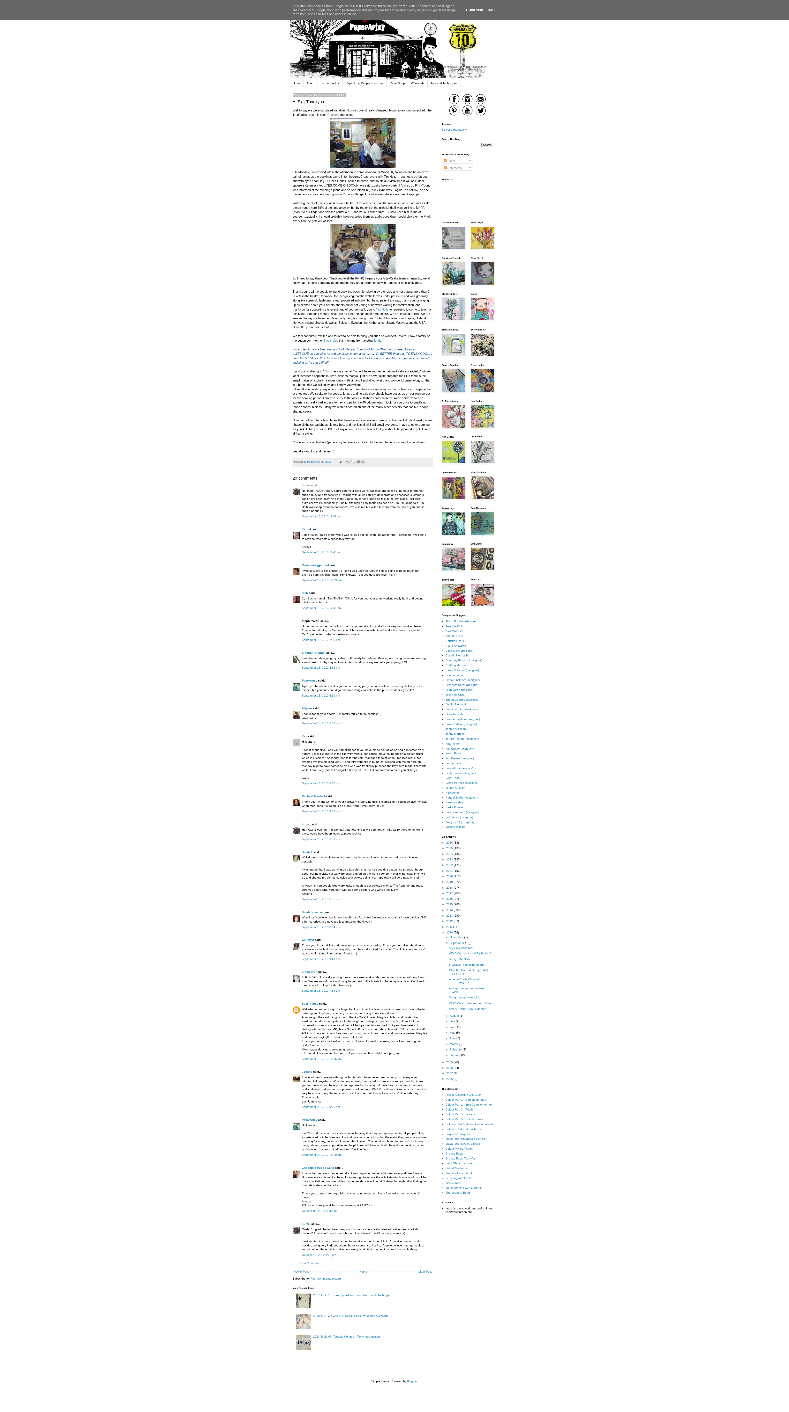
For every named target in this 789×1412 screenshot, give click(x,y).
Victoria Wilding (455, 826)
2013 (450, 915)
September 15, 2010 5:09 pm (321, 723)
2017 (450, 893)
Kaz (305, 736)
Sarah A (307, 852)
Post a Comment (309, 1263)
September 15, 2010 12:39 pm (322, 580)
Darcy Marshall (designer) (462, 670)
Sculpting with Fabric (458, 1178)
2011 (449, 927)
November (457, 937)
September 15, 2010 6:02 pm (321, 811)
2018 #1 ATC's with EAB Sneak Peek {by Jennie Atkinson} (350, 1315)
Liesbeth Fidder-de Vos (460, 768)
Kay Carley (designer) (459, 748)
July (453, 1021)
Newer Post (301, 1271)
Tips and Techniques (444, 83)
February (456, 1049)
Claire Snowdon (455, 645)
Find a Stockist (330, 83)
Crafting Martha (455, 665)
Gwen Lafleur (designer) (461, 724)
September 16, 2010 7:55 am (321, 990)
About (310, 83)
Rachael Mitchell (313, 796)
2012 (450, 921)
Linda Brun (309, 971)
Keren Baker (453, 753)
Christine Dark (454, 640)
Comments (454, 167)
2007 (450, 1073)
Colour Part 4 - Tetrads (460, 1114)
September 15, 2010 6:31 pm (321, 839)
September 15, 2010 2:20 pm (321, 639)
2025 (450, 848)
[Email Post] (340, 461)
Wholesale (417, 83)
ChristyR (308, 939)
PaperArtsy (309, 680)
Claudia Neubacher (458, 655)
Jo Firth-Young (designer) (462, 738)
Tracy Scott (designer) (459, 822)
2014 (450, 910)
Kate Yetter (452, 743)
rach (305, 593)
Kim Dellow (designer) (459, 758)
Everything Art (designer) (461, 709)
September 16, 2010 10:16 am (322, 1059)
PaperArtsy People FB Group (365, 83)
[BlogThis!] (351, 462)
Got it (492, 10)
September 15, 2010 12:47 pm (322, 608)
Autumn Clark (454, 636)
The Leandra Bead (457, 1192)
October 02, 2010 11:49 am (320, 1211)
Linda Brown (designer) (460, 773)
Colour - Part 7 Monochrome (464, 1129)
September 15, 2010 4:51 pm (321, 695)
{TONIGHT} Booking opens (466, 964)
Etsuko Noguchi (455, 704)
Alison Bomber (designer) (462, 621)
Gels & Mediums (456, 1168)
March (454, 1044)
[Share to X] (355, 462)
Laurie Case (453, 763)
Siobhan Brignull (313, 652)
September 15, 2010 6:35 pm (321, 899)
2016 (450, 898)
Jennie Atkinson (455, 728)
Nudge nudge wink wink (464, 997)
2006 (450, 1078)
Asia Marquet (454, 631)
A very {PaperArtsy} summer (467, 1008)
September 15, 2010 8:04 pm (321, 927)
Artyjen (307, 708)
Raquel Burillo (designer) (461, 797)
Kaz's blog (331, 340)
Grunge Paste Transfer (460, 1158)
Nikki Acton (452, 792)
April (453, 1038)
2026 (450, 842)
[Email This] (347, 462)
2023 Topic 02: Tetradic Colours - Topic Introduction (346, 1336)
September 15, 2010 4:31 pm (321, 667)
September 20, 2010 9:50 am (321, 1106)
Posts (451, 160)
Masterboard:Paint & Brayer (463, 1143)
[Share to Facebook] (359, 462)
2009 (450, 1062)
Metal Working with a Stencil (463, 1187)
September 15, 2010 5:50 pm (321, 783)
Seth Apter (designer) (459, 817)
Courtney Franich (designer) (463, 660)
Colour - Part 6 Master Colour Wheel (469, 1124)
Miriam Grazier (455, 787)
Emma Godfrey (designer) (462, 699)
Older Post (425, 1271)
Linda (377, 340)
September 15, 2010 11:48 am (321, 516)
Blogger (412, 1381)
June (453, 1027)
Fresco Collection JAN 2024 (463, 1094)
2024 (450, 854)
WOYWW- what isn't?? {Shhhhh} (470, 953)
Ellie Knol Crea (455, 694)
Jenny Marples (455, 733)
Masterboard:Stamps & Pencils (465, 1138)
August (455, 1015)
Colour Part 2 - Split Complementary (469, 1104)
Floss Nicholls (454, 714)
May (453, 1032)
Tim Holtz (382, 309)
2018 (450, 887)
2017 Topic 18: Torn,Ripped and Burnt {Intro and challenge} (351, 1295)
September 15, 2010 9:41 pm (321, 959)
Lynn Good (452, 777)
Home (297, 83)
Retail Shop (397, 83)
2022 (450, 865)
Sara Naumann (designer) (462, 812)
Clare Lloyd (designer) (459, 650)
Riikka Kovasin (454, 807)
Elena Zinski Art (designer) (462, 680)
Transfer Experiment (458, 1173)
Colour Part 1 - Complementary (465, 1099)
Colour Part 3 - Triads (459, 1109)
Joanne (307, 1071)
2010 (450, 932)
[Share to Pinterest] (363, 462)
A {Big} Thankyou (460, 959)
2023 (450, 859)
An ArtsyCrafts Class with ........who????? (465, 981)
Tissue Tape (453, 1183)
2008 (450, 1067)
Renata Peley (454, 802)
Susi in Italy (310, 1003)
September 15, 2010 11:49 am (321, 552)
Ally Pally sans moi (461, 947)
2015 (450, 904)
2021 (450, 870)
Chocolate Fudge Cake (318, 1167)
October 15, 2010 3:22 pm (319, 1255)
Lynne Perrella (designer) (461, 782)
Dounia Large (454, 675)
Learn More (475, 10)
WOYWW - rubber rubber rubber (470, 1003)
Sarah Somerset (313, 912)
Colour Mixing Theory (459, 1148)
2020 (450, 876)
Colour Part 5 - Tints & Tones (464, 1119)
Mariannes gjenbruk (316, 565)
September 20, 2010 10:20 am (322, 1154)
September (457, 943)
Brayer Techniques (457, 1134)
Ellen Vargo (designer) (459, 689)
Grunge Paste (454, 1153)
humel (306, 485)
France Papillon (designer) (462, 719)
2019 (450, 881)
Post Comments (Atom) (325, 1278)
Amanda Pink (454, 626)
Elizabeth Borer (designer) (462, 684)
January (455, 1055)
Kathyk (307, 529)
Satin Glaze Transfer (458, 1163)
